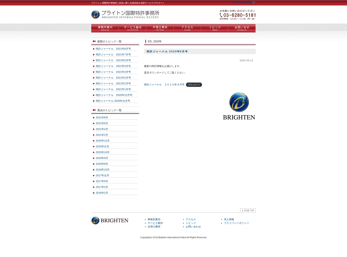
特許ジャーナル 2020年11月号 (113, 100)
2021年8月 (102, 117)
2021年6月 (102, 123)
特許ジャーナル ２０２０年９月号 (164, 84)
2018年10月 (103, 169)
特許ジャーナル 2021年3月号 (113, 77)
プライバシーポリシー (236, 223)
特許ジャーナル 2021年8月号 (113, 48)
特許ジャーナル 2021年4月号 (113, 71)
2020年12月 (103, 140)
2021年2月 (102, 134)
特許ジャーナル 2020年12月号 (114, 95)
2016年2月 (102, 192)
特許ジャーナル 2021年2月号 (113, 83)
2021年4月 (102, 129)
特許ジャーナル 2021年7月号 (113, 54)
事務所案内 (154, 219)
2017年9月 (102, 181)
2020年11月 (102, 146)
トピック (191, 223)
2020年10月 (103, 152)
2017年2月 (102, 187)
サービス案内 (155, 223)
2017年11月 (102, 175)
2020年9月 (102, 158)
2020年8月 (102, 163)
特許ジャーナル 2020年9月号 (167, 51)
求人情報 (229, 219)
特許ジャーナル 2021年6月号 (113, 60)
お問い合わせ (193, 226)
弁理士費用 (154, 226)
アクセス (191, 219)
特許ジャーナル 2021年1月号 (113, 89)
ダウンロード (194, 85)
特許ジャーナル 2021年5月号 (113, 66)
